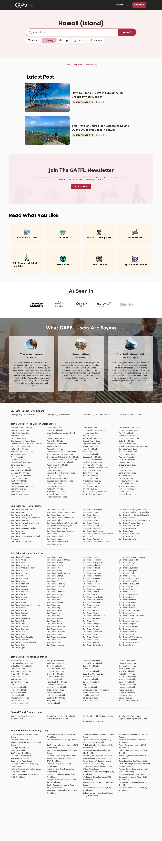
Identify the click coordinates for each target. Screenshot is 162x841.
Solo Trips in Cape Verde (20, 618)
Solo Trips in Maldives (91, 568)
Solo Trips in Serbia (126, 565)
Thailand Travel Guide (19, 674)
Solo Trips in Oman (90, 608)
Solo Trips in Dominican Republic (23, 642)
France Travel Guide (90, 669)
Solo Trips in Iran (53, 605)
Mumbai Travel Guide (91, 433)
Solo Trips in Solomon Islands (130, 578)
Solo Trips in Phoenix (91, 523)
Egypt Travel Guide (90, 687)
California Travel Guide (19, 489)
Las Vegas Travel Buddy (20, 748)
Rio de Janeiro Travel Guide (57, 478)
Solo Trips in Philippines (92, 624)
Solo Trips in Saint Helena (93, 645)
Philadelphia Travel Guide (57, 444)
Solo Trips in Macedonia (92, 560)
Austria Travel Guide (127, 671)
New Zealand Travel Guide (21, 671)
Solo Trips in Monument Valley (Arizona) (134, 520)
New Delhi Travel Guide (92, 470)
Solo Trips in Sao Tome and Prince (132, 557)
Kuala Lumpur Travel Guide (57, 465)
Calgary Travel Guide (55, 468)
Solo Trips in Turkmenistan (129, 610)
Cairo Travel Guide (90, 428)
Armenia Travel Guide (127, 679)
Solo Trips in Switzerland (128, 594)
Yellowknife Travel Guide (20, 433)
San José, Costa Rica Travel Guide (60, 481)
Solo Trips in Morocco (91, 586)
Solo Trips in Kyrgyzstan (56, 637)
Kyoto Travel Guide (18, 457)
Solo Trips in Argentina (19, 570)
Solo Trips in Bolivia (18, 602)
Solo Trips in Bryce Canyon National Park (134, 515)
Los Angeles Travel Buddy (21, 756)
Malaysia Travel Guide (55, 663)
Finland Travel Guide (127, 674)
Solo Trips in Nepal (90, 594)
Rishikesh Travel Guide (56, 494)
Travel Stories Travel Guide (57, 719)
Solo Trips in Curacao (127, 645)
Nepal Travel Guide (18, 677)
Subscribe (81, 186)
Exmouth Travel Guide (91, 441)
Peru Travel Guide (18, 695)
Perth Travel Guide (126, 468)
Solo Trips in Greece (55, 581)
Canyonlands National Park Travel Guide (26, 444)
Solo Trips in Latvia (54, 642)
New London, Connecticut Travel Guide (62, 460)
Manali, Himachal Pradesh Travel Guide (134, 446)
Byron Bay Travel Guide (128, 449)
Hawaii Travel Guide (54, 470)
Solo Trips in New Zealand (93, 600)
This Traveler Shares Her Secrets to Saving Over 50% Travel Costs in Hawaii (100, 127)
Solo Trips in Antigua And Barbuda (24, 568)
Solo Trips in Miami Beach (57, 528)
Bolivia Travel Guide (126, 698)
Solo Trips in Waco (126, 536)
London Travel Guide (127, 454)
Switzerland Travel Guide (21, 701)
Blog (128, 5)
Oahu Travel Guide (18, 465)
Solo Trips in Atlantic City (92, 539)
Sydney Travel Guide (127, 478)
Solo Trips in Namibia (91, 592)
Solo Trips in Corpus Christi (129, 534)
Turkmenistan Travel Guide (129, 701)
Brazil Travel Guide (54, 666)
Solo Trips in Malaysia (91, 565)
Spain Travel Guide (18, 669)
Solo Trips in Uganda (127, 613)
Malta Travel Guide (90, 701)
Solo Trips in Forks (54, 520)
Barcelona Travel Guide (128, 452)
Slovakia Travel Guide (127, 677)
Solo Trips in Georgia (55, 576)
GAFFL (67, 65)
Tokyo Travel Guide (90, 473)
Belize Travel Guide (90, 698)
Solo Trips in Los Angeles (93, 510)
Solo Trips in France (54, 570)
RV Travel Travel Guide (19, 719)
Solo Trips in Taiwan (127, 597)
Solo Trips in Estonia (55, 563)
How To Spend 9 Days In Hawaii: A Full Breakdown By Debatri (97, 94)
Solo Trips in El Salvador (56, 557)
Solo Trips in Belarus (19, 594)
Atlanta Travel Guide (55, 441)
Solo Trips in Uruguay (127, 624)
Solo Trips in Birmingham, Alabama (24, 528)
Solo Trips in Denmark (19, 640)
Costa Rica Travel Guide (56, 669)
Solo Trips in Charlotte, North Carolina (133, 510)
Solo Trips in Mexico (91, 581)
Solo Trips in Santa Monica (57, 515)
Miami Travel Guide (90, 449)
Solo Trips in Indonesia (55, 602)
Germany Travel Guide (19, 682)
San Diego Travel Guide (20, 484)
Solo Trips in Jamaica (55, 618)
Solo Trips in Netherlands (93, 597)
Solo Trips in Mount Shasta (57, 542)
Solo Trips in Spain (126, 586)
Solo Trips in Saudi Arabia (129, 560)
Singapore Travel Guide (92, 444)
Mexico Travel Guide (19, 690)
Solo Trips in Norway (91, 605)
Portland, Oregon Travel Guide (23, 486)
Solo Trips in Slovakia (127, 573)
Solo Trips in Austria (18, 581)
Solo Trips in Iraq (53, 608)
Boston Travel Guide (55, 430)
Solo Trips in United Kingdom (130, 618)
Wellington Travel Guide (92, 465)
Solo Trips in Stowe (54, 544)
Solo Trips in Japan (54, 621)
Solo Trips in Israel (54, 613)
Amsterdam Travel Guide (92, 494)
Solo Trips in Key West (127, 528)
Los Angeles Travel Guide (21, 476)
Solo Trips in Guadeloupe (56, 584)
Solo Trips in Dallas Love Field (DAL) (61, 512)
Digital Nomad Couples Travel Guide (133, 719)
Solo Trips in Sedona (127, 518)
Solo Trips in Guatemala (56, 586)
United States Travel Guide (21, 666)
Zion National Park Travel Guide (23, 441)
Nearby (98, 40)
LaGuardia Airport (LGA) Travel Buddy (61, 756)
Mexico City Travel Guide (92, 462)
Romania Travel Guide (91, 661)
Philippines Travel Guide (56, 695)
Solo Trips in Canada (19, 616)
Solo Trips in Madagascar (92, 563)
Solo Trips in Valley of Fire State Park (97, 542)
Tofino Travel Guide (18, 438)
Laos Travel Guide (54, 703)
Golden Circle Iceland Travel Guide (60, 462)
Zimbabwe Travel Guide (128, 695)
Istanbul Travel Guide (127, 462)
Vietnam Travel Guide (19, 679)
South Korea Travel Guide (57, 687)
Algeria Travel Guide (127, 693)
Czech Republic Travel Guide (94, 674)
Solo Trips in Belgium (19, 597)
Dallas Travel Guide (54, 428)
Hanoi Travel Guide (90, 452)
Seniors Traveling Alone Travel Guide (61, 716)
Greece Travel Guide (55, 674)
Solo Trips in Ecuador (19, 645)
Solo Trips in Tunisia (127, 605)
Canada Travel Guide (55, 685)
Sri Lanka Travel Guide (55, 690)
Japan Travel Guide (18, 693)
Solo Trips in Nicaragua (92, 602)
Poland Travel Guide (127, 661)
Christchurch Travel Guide (129, 438)
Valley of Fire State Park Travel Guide (61, 452)
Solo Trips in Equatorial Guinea (59, 560)
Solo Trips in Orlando (19, 526)
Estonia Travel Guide (91, 677)
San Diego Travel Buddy (20, 758)
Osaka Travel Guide (18, 460)
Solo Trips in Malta (90, 570)
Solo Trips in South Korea (56, 632)
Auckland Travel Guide (128, 457)
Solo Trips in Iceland (55, 597)
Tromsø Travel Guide (127, 486)
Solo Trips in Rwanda (91, 642)
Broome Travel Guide (91, 489)
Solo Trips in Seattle (18, 534)
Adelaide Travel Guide (127, 444)
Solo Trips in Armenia (19, 573)
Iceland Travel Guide (19, 687)
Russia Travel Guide (126, 690)
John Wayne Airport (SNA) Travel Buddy (134, 774)
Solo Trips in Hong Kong (56, 592)
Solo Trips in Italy (53, 616)
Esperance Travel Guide (56, 492)
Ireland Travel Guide (127, 682)
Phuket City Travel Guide (128, 430)
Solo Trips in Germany (55, 578)
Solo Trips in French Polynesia (58, 573)
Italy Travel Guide (89, 685)
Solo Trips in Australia (19, 578)
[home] (24, 5)
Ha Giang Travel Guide (19, 449)
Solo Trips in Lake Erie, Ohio (57, 510)
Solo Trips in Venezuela (128, 632)
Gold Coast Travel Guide (92, 460)
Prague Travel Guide (91, 454)
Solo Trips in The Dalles (56, 536)
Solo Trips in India (53, 600)
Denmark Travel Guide (127, 663)
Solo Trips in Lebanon (55, 645)
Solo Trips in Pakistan (91, 610)
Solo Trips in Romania (91, 637)
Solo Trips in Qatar (90, 634)
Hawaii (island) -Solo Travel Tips (23, 415)
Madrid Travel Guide (91, 446)
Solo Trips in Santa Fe (91, 518)
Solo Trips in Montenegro (129, 642)
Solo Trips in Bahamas (19, 586)
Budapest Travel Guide (92, 457)
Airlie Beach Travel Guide (93, 438)
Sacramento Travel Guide (20, 468)
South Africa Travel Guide (93, 663)
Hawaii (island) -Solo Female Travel (96, 415)
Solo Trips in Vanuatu (127, 629)
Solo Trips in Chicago (91, 512)
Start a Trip (119, 5)
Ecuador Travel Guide (91, 695)
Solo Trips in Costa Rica (20, 629)
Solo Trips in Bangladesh (20, 589)
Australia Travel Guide (19, 661)
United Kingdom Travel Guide (22, 663)
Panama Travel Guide (91, 693)
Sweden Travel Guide (127, 687)
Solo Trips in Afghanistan (20, 557)
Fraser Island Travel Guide (57, 497)
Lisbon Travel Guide (90, 478)
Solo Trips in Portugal (91, 629)
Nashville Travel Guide (19, 494)
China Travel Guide (18, 685)
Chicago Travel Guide (19, 478)
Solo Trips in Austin (126, 531)
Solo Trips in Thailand (127, 602)
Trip (65, 40)
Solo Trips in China (18, 624)
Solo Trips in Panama (91, 613)
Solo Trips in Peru (90, 621)
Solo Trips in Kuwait (54, 634)
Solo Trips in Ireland (54, 610)
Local (81, 40)
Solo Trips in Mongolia (91, 584)
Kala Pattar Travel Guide (20, 430)
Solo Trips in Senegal (127, 563)
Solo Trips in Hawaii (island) (21, 515)
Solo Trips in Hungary (55, 594)
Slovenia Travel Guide (127, 666)
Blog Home (78, 65)
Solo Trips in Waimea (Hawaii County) (25, 523)
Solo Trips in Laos (53, 640)
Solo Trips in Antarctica (20, 565)
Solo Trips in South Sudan (129, 584)
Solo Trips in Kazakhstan (56, 626)
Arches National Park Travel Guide (60, 454)
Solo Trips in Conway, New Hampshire (25, 518)
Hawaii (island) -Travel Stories (58, 415)
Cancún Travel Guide (91, 486)
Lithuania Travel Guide (127, 685)
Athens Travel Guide (127, 436)
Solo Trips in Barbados (19, 592)
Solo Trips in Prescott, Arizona (94, 526)
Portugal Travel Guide (55, 661)
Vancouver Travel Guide (20, 436)
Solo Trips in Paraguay (91, 618)
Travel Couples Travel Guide (130, 716)
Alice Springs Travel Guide (93, 481)
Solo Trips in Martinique (92, 573)
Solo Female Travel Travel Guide (23, 716)
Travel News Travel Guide (93, 721)
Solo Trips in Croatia (18, 632)
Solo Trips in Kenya (54, 629)
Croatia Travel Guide (91, 679)
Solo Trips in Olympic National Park (60, 518)
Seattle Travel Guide (19, 481)
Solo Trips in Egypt (18, 648)
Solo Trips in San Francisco (93, 531)
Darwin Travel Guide (127, 460)
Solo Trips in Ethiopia (55, 565)
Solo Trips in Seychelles (128, 568)
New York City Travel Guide (21, 428)
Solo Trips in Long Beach (20, 520)
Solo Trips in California (91, 515)
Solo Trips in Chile (18, 621)
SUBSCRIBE (139, 5)
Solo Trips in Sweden (127, 592)
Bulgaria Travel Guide (91, 682)
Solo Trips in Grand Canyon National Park (135, 512)
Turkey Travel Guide (55, 679)
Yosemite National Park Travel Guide (61, 473)
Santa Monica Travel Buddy (21, 761)
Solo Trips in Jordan (54, 624)
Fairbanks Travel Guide (128, 489)
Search (127, 32)
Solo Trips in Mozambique (93, 589)
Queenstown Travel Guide (129, 428)
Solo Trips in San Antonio (128, 539)
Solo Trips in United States (129, 621)
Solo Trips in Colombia (19, 626)
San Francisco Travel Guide (21, 470)
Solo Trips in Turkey (127, 608)
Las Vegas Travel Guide (20, 473)
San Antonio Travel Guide (21, 492)
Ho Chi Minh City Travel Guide (94, 430)
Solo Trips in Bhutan (18, 600)
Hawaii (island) (91, 65)
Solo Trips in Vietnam (127, 634)
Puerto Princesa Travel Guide (22, 452)
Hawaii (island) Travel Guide (21, 462)
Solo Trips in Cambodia (19, 613)
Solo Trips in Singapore (128, 570)
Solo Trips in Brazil (18, 608)
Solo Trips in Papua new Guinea (95, 616)
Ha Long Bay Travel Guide (21, 446)
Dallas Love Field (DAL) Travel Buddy (133, 761)
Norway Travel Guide (127, 669)
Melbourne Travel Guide (128, 481)
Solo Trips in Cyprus (18, 634)
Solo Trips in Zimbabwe (128, 640)
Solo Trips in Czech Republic (22, 637)
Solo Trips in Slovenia (127, 576)
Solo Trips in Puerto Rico (92, 632)
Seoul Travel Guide (54, 484)
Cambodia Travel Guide (56, 698)
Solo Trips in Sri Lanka (127, 589)
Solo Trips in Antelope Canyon (131, 523)
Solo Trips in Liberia (90, 557)
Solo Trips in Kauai (18, 512)
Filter (35, 40)
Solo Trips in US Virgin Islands (130, 637)
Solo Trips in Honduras (55, 589)
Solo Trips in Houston (55, 539)
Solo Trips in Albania (19, 560)
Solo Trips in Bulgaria (19, 610)
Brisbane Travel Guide (127, 465)
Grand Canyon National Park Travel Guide (63, 457)
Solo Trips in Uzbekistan (128, 626)
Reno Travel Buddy (18, 750)
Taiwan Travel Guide (91, 666)
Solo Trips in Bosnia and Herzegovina (25, 605)
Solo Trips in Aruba (18, 576)
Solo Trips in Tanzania (127, 600)
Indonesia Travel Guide (20, 703)
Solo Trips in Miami (18, 531)
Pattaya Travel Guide (55, 489)
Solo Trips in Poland (90, 626)
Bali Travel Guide (125, 476)
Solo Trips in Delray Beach (21, 542)
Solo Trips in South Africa (129, 581)
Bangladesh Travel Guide (56, 701)
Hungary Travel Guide (91, 671)
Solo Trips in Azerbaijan (20, 584)
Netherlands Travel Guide (57, 682)
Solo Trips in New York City (21, 510)
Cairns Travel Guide (126, 484)
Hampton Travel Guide (55, 438)
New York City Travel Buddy (21, 740)
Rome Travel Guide (126, 433)
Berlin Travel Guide (90, 476)
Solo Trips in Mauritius (91, 578)
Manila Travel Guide (18, 454)
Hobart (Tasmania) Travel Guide (95, 492)
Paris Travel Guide (126, 470)
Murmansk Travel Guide (128, 494)
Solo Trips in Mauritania (92, 576)
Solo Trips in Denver (91, 520)
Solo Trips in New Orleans (129, 526)
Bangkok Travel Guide (127, 473)
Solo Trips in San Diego (92, 528)
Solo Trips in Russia (90, 640)
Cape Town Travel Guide (56, 486)
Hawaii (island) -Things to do (130, 415)
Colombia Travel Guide (55, 671)
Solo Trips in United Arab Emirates (132, 616)
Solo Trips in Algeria (18, 563)
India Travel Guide (54, 693)
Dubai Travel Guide (126, 441)
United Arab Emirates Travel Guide (96, 690)
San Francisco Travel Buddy (21, 753)
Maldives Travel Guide (55, 677)
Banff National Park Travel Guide (95, 468)
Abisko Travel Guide (127, 492)
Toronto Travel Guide (91, 436)
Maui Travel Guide (54, 446)
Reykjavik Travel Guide (91, 484)
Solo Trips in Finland (55, 568)
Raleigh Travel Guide (55, 449)
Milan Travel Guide (54, 476)
